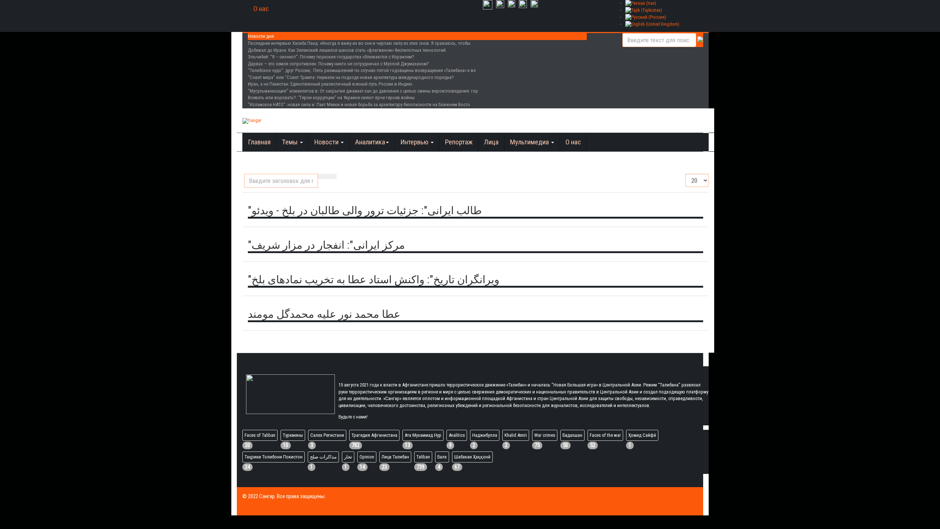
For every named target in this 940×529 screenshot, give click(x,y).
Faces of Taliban (260, 435)
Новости (327, 142)
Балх (442, 457)
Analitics (457, 435)
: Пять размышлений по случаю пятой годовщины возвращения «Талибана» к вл (362, 70)
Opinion (366, 457)
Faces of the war (605, 435)
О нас (261, 8)
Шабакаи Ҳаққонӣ (472, 457)
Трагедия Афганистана (374, 435)
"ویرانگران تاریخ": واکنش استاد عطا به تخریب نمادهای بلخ (373, 279)
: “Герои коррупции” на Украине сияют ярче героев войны (331, 97)
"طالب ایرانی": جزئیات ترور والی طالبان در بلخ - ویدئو (365, 210)
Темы (290, 142)
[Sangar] (251, 121)
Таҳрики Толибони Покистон (274, 457)
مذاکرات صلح (323, 457)
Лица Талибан (395, 457)
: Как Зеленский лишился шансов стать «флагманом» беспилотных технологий (347, 50)
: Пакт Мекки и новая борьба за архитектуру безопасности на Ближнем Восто (359, 104)
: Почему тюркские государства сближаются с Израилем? (331, 57)
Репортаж (459, 142)
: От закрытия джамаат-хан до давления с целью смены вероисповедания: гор (363, 91)
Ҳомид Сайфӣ (642, 435)
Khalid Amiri (516, 435)
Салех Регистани (327, 435)
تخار (348, 457)
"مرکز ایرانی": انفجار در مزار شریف (326, 245)
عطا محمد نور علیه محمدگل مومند (324, 314)
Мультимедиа (530, 142)
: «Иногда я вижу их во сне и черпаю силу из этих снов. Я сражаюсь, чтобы (359, 43)
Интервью (415, 142)
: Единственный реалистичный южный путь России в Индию (330, 84)
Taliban (423, 457)
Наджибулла (484, 435)
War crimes (544, 435)
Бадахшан (572, 435)
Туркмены (293, 435)
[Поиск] (323, 176)
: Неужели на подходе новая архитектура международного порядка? (351, 77)
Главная (259, 142)
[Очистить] (332, 176)
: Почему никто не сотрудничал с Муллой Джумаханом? (338, 63)
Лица (491, 142)
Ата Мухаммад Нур (423, 435)
